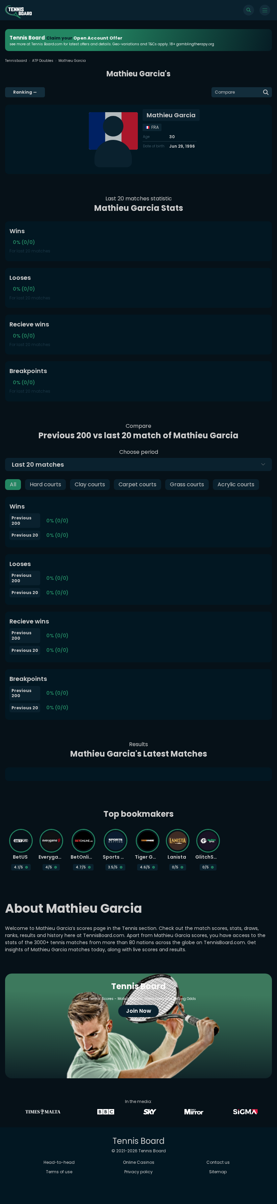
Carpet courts (137, 484)
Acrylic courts (236, 484)
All (13, 484)
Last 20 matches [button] (38, 464)
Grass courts (187, 484)
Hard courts (45, 484)
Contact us (218, 1162)
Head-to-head (59, 1162)
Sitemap (218, 1172)
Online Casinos (138, 1162)
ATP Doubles (42, 60)
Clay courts (90, 484)
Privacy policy (138, 1172)
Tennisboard (16, 60)
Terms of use (59, 1172)
